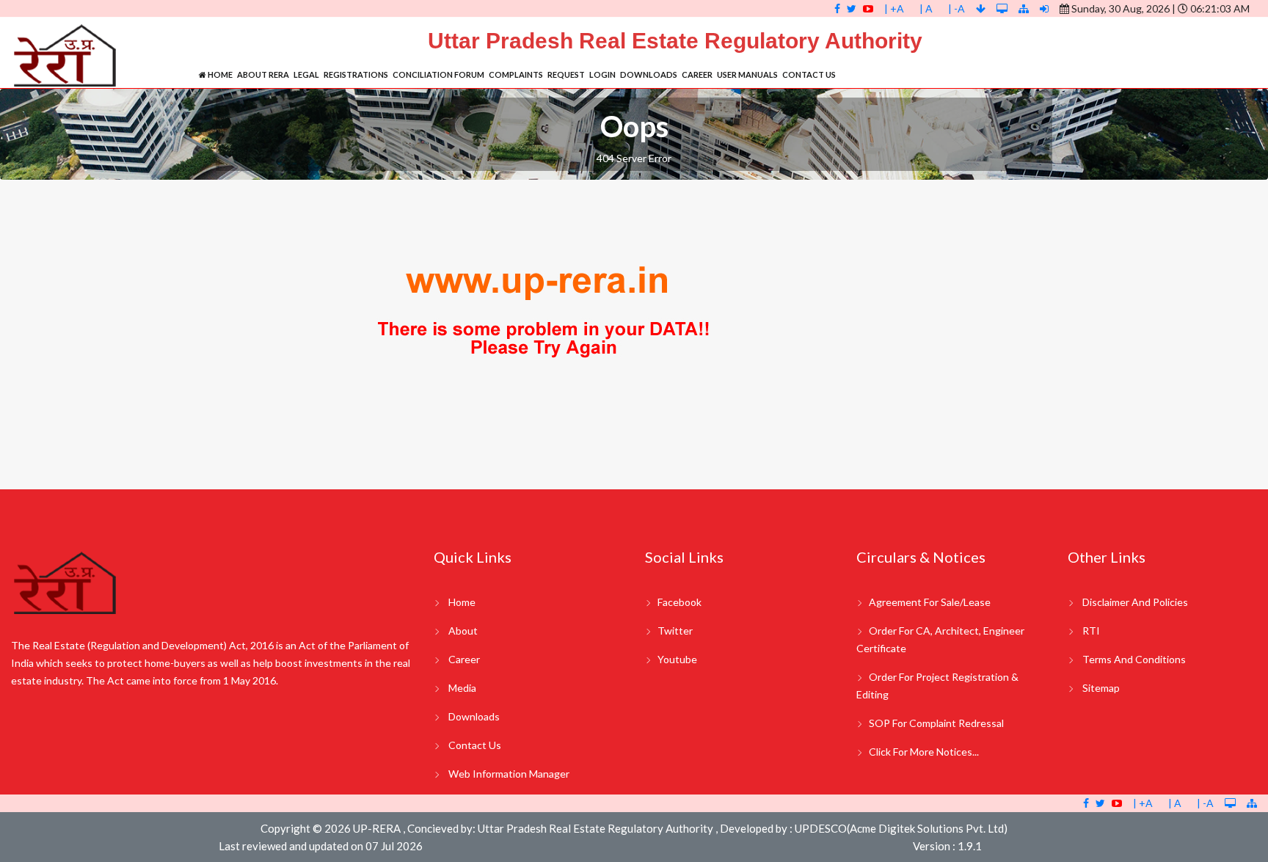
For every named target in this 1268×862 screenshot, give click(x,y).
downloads (474, 716)
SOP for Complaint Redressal (936, 723)
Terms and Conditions (1134, 659)
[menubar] (517, 74)
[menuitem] (216, 74)
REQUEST (566, 74)
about (463, 630)
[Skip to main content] (982, 8)
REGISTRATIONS (356, 74)
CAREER (697, 74)
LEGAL (306, 74)
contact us (474, 745)
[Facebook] (837, 8)
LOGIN (602, 74)
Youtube (677, 659)
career (464, 659)
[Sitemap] (1024, 8)
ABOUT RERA (263, 74)
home (462, 602)
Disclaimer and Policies (1135, 602)
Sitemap (1101, 688)
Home (219, 74)
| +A (894, 8)
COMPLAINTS (516, 74)
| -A (956, 8)
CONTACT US (809, 74)
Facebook (679, 602)
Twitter (675, 630)
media (462, 688)
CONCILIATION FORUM (438, 74)
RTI (1091, 630)
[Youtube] (868, 8)
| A (926, 8)
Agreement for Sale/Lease (930, 602)
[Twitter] (851, 8)
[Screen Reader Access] (1003, 8)
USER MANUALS (747, 74)
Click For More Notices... (924, 751)
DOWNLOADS (648, 74)
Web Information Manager (508, 773)
